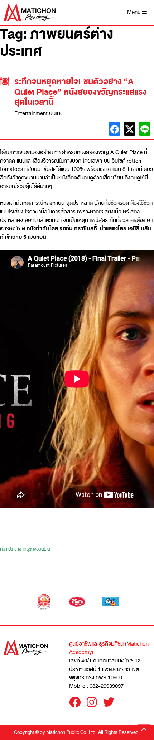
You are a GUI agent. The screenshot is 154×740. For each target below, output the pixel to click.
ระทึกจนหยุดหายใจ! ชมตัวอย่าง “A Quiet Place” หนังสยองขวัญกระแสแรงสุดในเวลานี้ (80, 92)
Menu (134, 12)
